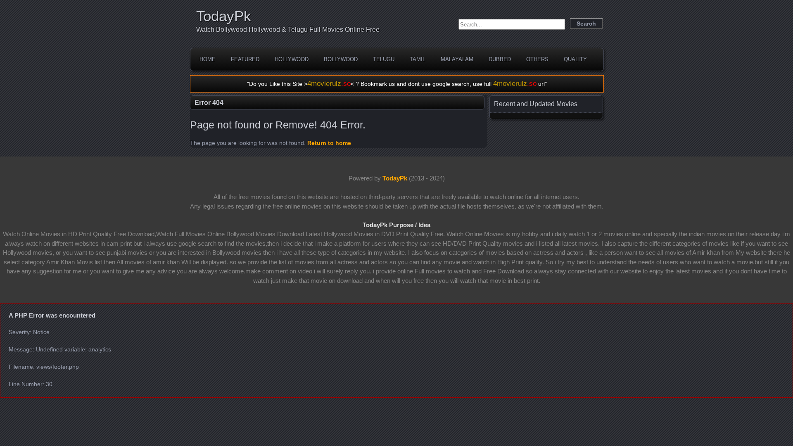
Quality (575, 59)
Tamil (417, 59)
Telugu (383, 59)
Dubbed (500, 59)
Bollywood (341, 59)
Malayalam (457, 59)
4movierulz (329, 84)
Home (207, 59)
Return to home (329, 143)
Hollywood (292, 59)
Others (537, 59)
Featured (245, 59)
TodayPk (223, 16)
